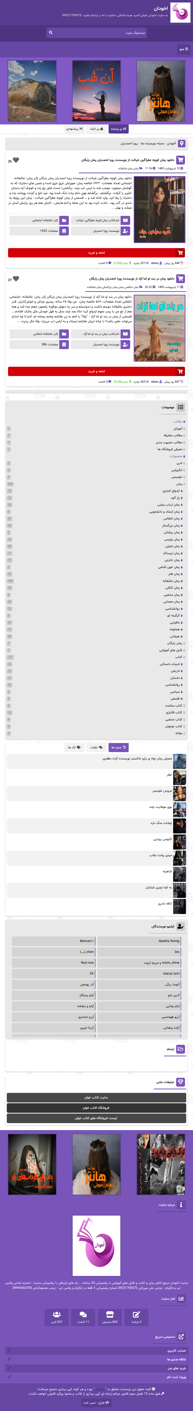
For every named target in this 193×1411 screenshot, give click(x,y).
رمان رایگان (174, 643)
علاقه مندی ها (176, 1359)
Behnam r (87, 941)
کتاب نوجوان (173, 726)
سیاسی (175, 692)
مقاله (178, 733)
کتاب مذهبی (173, 719)
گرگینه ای (173, 615)
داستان (175, 678)
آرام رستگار (86, 995)
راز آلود (175, 498)
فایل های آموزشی (170, 650)
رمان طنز (174, 574)
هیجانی (175, 636)
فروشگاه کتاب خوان (96, 1108)
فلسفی (175, 698)
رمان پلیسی (172, 539)
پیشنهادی (72, 129)
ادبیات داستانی (170, 664)
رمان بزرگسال (110, 287)
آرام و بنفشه (85, 1006)
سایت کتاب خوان (96, 1097)
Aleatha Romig (169, 941)
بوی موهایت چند (160, 807)
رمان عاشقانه (125, 169)
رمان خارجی (172, 560)
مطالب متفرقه (173, 435)
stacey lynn (171, 973)
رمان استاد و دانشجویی (164, 512)
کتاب (178, 657)
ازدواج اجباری (171, 491)
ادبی (179, 463)
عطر (169, 774)
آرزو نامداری (86, 1017)
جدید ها (117, 748)
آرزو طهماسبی (170, 1017)
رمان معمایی (171, 601)
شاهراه (167, 871)
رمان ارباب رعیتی (169, 504)
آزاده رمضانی (171, 1028)
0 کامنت (103, 263)
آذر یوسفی (87, 984)
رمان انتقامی (131, 287)
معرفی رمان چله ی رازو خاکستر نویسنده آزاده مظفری (137, 758)
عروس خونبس (162, 791)
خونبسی (176, 477)
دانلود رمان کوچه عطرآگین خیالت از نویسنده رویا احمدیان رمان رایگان (127, 160)
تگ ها (72, 748)
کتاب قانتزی (174, 712)
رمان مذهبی (172, 595)
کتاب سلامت (173, 705)
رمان (136, 169)
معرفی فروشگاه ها (170, 449)
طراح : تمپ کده (93, 1403)
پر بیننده (116, 129)
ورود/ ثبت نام (176, 1377)
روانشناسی (172, 609)
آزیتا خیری (87, 1028)
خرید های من (177, 1368)
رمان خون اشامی (169, 567)
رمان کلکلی (172, 588)
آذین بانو (173, 995)
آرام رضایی (172, 1006)
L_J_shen (87, 952)
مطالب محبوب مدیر (169, 442)
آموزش (177, 428)
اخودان (99, 1389)
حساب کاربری (177, 1351)
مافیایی (175, 622)
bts (177, 952)
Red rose (87, 963)
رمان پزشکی (172, 532)
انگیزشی (176, 470)
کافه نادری (165, 903)
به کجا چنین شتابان (159, 887)
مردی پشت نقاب (161, 855)
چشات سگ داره (161, 823)
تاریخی (175, 671)
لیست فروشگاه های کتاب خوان (96, 1118)
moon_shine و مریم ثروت (161, 963)
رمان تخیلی (172, 546)
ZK (92, 973)
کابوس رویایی (162, 839)
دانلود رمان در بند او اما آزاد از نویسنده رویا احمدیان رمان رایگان (131, 279)
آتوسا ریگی (172, 984)
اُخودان (171, 143)
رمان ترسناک (171, 553)
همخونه (175, 629)
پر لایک (94, 129)
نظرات (94, 748)
